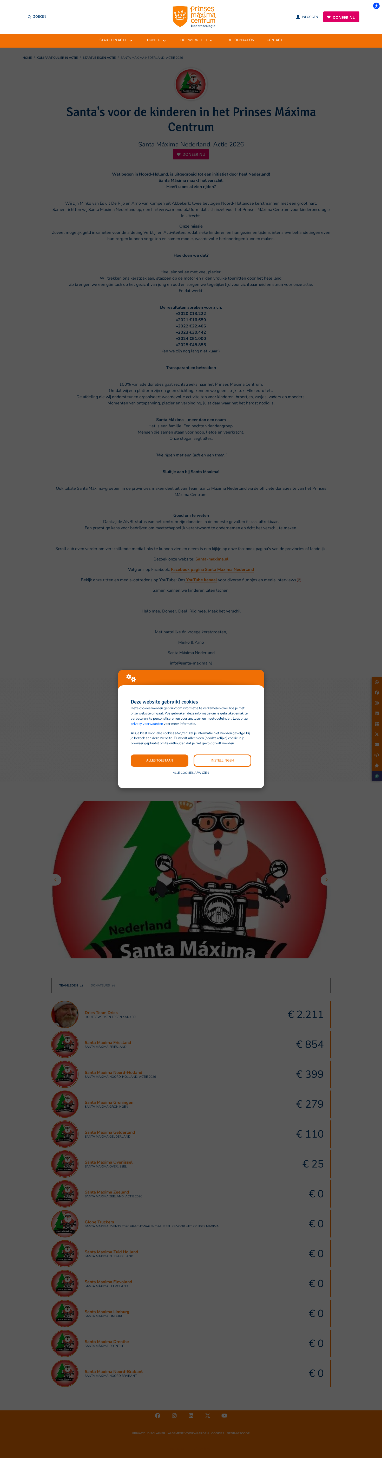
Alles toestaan (159, 760)
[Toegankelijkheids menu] (376, 6)
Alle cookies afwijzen (191, 773)
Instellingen (222, 760)
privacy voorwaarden (147, 723)
